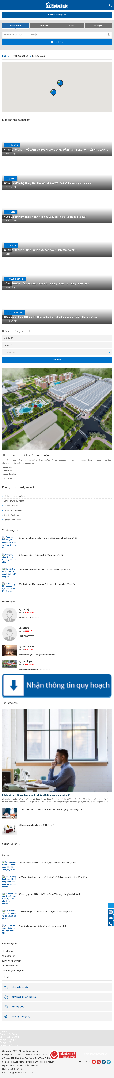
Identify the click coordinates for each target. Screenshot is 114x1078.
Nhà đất (6, 56)
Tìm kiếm (58, 42)
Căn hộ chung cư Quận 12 (14, 496)
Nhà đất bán (16, 25)
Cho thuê (43, 25)
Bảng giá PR (5, 1042)
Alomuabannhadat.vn (95, 1054)
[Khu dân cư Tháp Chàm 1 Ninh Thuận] (57, 409)
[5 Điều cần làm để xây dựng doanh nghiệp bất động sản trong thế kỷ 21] (57, 750)
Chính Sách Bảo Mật (9, 1037)
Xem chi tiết (7, 478)
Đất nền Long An (11, 506)
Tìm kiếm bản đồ (38, 56)
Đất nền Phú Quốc (11, 515)
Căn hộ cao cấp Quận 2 (13, 510)
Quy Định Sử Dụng (8, 1034)
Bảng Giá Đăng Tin (8, 1039)
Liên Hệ (3, 1031)
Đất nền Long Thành (12, 520)
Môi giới (98, 25)
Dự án (71, 25)
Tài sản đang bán (9, 474)
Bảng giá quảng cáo (9, 1045)
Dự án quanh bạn (20, 56)
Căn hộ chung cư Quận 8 (14, 501)
